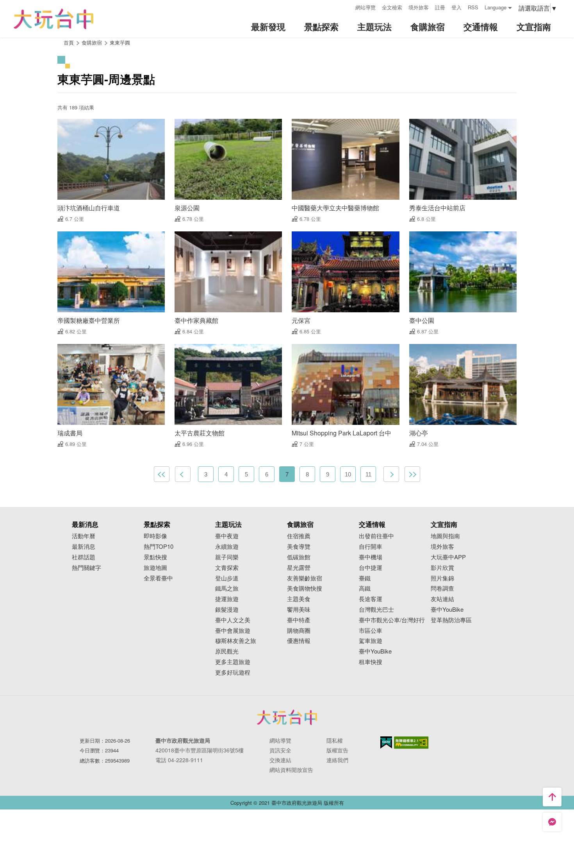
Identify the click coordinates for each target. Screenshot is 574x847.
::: (346, 6)
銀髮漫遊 (227, 609)
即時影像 (155, 536)
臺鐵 (365, 578)
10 (348, 474)
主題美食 (298, 599)
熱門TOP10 (158, 546)
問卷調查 (442, 588)
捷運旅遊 (227, 599)
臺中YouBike (375, 651)
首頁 (69, 42)
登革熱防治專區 (451, 620)
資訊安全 (280, 750)
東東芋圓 (120, 42)
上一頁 (183, 474)
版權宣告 (337, 750)
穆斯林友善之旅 (235, 640)
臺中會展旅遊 (232, 630)
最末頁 (412, 474)
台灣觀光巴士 (376, 609)
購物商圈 (298, 630)
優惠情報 (298, 640)
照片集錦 (442, 578)
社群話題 (83, 557)
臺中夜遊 (227, 536)
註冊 (440, 7)
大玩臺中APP (448, 557)
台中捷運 (370, 567)
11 (368, 474)
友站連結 (442, 599)
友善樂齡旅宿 (304, 578)
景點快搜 (155, 557)
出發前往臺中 (376, 536)
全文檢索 (392, 7)
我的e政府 (386, 742)
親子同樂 (227, 557)
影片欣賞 (442, 567)
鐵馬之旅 (227, 588)
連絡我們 (337, 760)
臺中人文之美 (232, 620)
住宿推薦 (298, 536)
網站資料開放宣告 (291, 770)
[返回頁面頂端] (552, 797)
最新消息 (83, 546)
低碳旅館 (298, 557)
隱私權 (334, 740)
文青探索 (227, 567)
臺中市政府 (287, 717)
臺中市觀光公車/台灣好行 (392, 620)
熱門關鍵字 (86, 567)
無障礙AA (411, 742)
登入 (456, 7)
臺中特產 (298, 620)
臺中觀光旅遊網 (53, 19)
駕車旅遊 (370, 640)
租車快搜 (370, 662)
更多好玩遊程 (232, 672)
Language (495, 7)
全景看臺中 (158, 578)
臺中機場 (370, 557)
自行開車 (370, 546)
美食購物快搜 (304, 588)
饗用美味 (298, 609)
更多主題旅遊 (232, 662)
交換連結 (280, 760)
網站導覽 (365, 7)
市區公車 (370, 630)
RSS (473, 7)
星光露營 (298, 567)
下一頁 (391, 474)
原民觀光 (227, 651)
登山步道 (227, 578)
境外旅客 (418, 7)
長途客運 (370, 599)
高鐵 (365, 588)
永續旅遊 (227, 546)
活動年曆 (83, 536)
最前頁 (161, 474)
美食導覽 (298, 546)
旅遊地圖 (155, 567)
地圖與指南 (445, 536)
